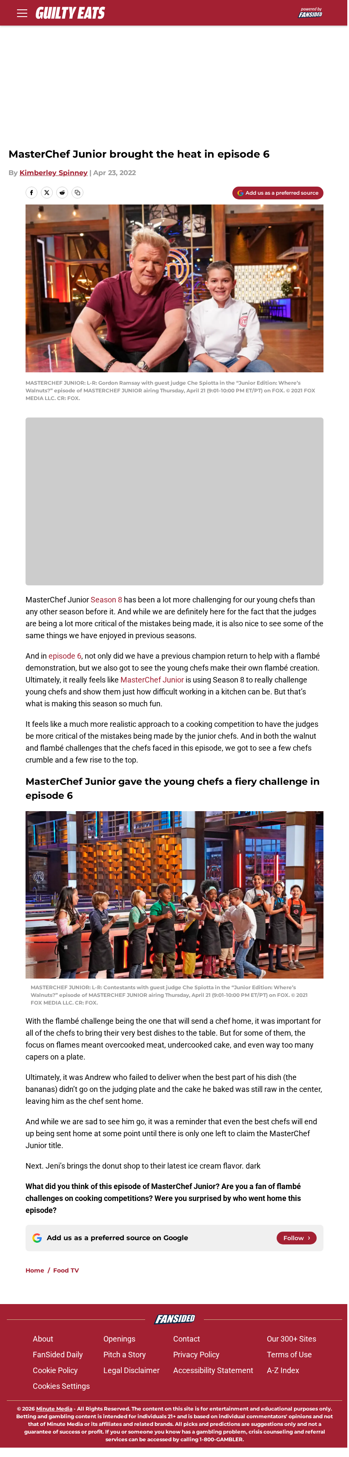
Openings (119, 1338)
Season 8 (106, 599)
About (43, 1338)
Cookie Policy (55, 1370)
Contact (186, 1338)
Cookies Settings (61, 1386)
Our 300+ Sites (291, 1338)
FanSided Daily (58, 1354)
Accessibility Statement (213, 1370)
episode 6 (65, 655)
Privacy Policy (196, 1354)
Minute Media (54, 1408)
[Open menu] (22, 13)
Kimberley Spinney (54, 173)
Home (35, 1270)
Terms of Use (289, 1354)
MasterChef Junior (152, 679)
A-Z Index (283, 1370)
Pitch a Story (124, 1354)
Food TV (66, 1270)
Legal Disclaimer (131, 1370)
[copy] (77, 193)
